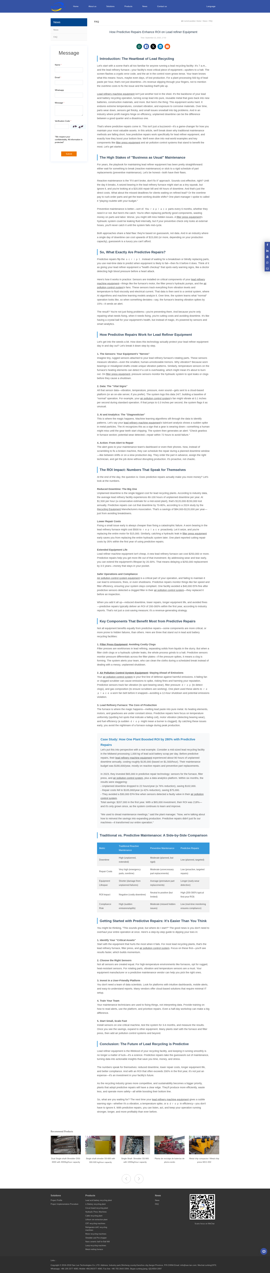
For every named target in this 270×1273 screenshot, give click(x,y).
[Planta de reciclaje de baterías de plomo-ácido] (135, 1153)
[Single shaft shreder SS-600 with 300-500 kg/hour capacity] (66, 1153)
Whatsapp (59, 90)
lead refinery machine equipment (142, 422)
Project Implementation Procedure (64, 1204)
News (55, 30)
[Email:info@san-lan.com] (267, 268)
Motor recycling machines (95, 1234)
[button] (138, 1178)
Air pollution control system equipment (118, 578)
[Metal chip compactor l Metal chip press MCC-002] (169, 1153)
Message (59, 103)
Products (90, 1195)
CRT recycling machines (95, 1223)
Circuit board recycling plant (96, 1208)
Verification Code (63, 121)
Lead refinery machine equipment (116, 94)
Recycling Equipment (109, 509)
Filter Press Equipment (113, 644)
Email (58, 77)
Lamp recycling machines (95, 1245)
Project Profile (56, 1200)
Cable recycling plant (93, 1216)
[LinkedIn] (267, 251)
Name (58, 65)
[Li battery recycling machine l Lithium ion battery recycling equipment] (204, 1153)
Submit (69, 154)
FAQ (55, 37)
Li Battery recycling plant (95, 1204)
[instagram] (267, 256)
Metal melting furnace (94, 1249)
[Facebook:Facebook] (267, 245)
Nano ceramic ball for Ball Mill (97, 1242)
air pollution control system (155, 398)
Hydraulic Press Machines (96, 1212)
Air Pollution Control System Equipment (124, 672)
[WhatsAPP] (267, 262)
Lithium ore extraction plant (96, 1219)
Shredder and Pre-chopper (96, 1238)
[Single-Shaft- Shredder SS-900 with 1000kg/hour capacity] (100, 1153)
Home (75, 6)
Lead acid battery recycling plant (98, 1200)
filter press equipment (128, 142)
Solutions (56, 1195)
